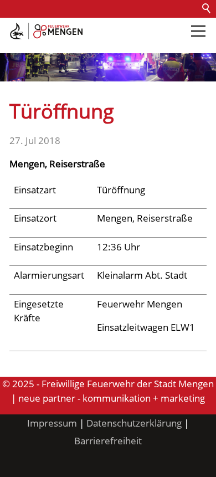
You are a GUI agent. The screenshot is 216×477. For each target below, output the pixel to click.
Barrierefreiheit (37, 44)
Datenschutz (129, 26)
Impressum (52, 423)
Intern (92, 44)
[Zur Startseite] (46, 31)
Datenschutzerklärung (134, 423)
